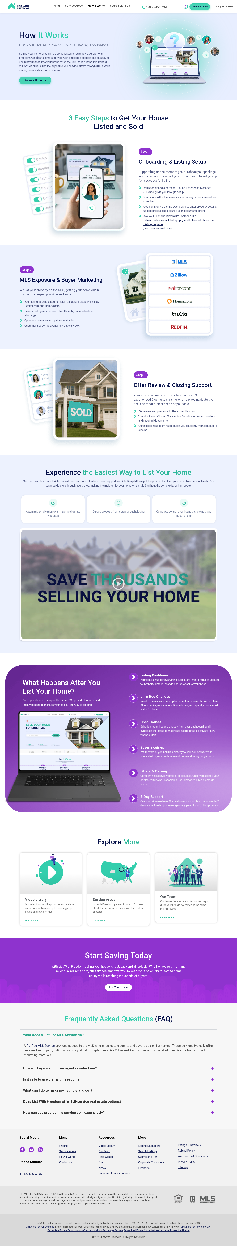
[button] (118, 584)
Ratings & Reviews (189, 1145)
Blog (101, 1162)
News (102, 1168)
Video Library (36, 900)
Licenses (144, 1168)
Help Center (106, 1156)
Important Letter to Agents (115, 1173)
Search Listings (120, 5)
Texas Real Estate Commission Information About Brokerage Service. (85, 1230)
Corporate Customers (151, 1162)
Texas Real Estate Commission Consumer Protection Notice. (157, 1230)
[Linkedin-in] (40, 1149)
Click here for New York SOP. (196, 1226)
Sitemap (183, 1167)
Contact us (65, 1162)
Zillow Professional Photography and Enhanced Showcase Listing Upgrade (178, 222)
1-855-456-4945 (31, 1174)
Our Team (168, 897)
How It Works (96, 5)
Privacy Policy (186, 1161)
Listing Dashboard (149, 1145)
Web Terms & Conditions (193, 1156)
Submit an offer (147, 1156)
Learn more (32, 921)
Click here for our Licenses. (40, 1226)
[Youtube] (31, 1149)
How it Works (67, 1156)
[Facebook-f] (22, 1149)
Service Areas (74, 5)
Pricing (55, 5)
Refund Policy (186, 1150)
